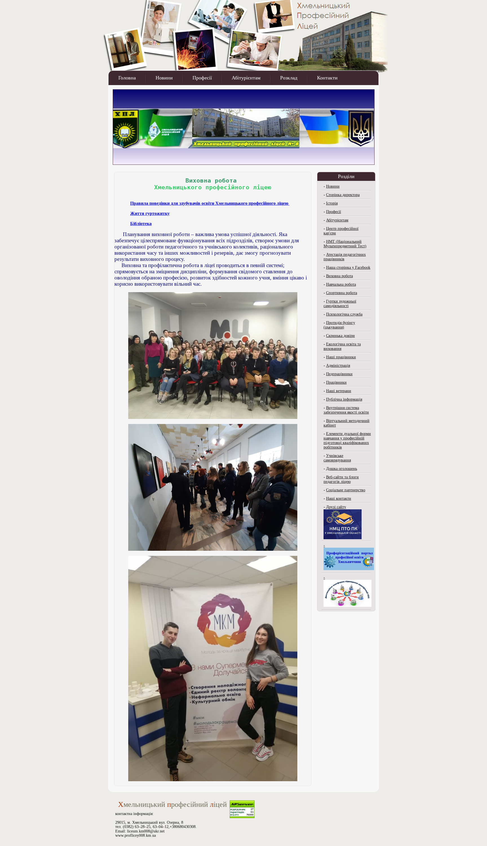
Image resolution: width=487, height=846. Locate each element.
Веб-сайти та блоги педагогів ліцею (341, 479)
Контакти (327, 78)
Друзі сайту (336, 507)
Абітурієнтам (246, 78)
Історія (332, 203)
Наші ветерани (338, 391)
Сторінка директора (343, 195)
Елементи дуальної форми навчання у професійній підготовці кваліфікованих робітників (347, 440)
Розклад (288, 78)
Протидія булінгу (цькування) (339, 325)
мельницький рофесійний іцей (172, 804)
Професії (202, 78)
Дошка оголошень (341, 469)
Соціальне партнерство (345, 490)
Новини (164, 78)
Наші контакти (338, 498)
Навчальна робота (341, 284)
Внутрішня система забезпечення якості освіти (346, 410)
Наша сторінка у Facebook (348, 267)
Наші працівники (341, 357)
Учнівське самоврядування (337, 458)
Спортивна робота (341, 293)
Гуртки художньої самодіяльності (340, 303)
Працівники (336, 382)
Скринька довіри (340, 336)
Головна (127, 78)
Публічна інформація (344, 399)
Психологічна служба (344, 314)
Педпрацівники (339, 374)
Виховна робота (339, 276)
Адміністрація (338, 365)
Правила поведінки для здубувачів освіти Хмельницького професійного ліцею (209, 203)
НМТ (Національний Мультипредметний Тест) (345, 243)
